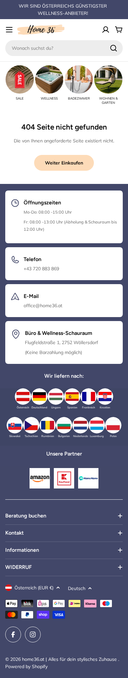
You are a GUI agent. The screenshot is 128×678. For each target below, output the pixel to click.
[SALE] (19, 79)
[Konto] (106, 30)
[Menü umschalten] (9, 30)
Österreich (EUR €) (33, 588)
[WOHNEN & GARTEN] (108, 79)
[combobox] (64, 48)
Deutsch (76, 588)
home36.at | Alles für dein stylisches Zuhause (70, 659)
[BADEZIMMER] (79, 79)
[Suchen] (113, 48)
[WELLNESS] (49, 79)
